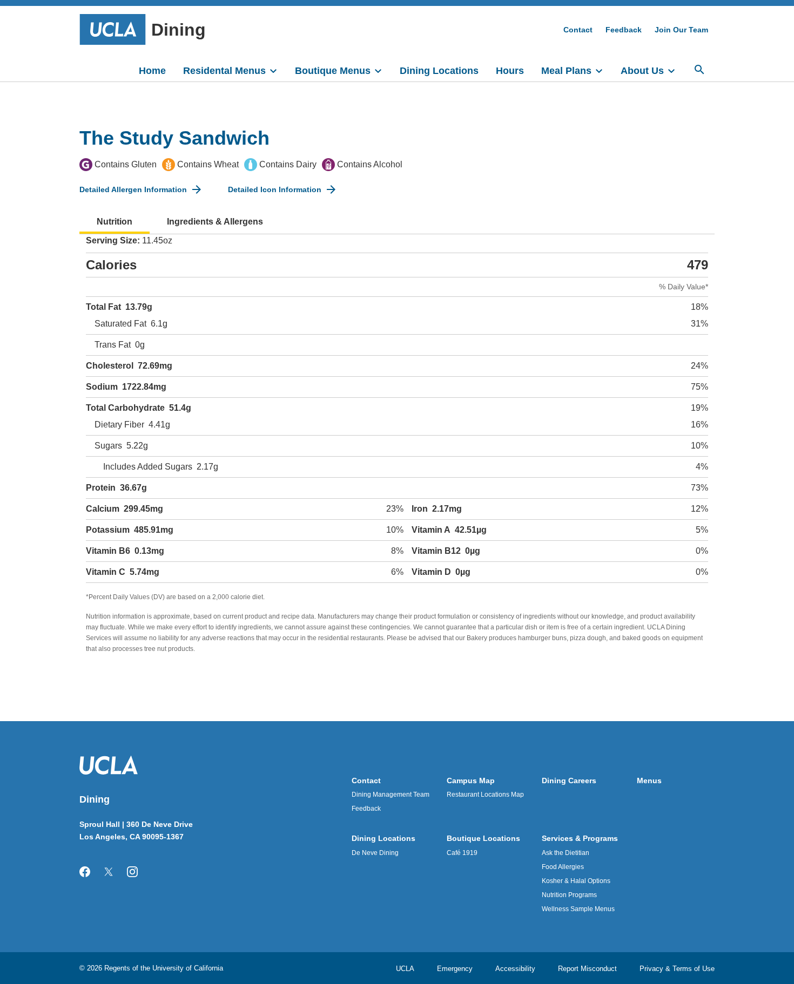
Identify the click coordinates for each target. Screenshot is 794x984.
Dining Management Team (390, 794)
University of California (187, 968)
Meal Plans (566, 70)
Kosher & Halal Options (576, 881)
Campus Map (471, 780)
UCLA (405, 969)
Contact (578, 29)
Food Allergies (563, 867)
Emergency (455, 969)
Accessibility (515, 969)
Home (152, 70)
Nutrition (114, 221)
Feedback (623, 29)
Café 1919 (462, 853)
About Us (642, 70)
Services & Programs (580, 838)
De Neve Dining (375, 853)
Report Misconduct (587, 969)
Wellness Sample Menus (578, 909)
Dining (178, 29)
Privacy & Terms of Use (677, 969)
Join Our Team (681, 29)
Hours (510, 70)
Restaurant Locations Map (485, 794)
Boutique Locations (483, 838)
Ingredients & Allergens (215, 221)
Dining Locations (439, 70)
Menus (649, 780)
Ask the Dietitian (565, 853)
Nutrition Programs (569, 895)
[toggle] (278, 70)
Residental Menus (224, 70)
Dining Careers (569, 780)
